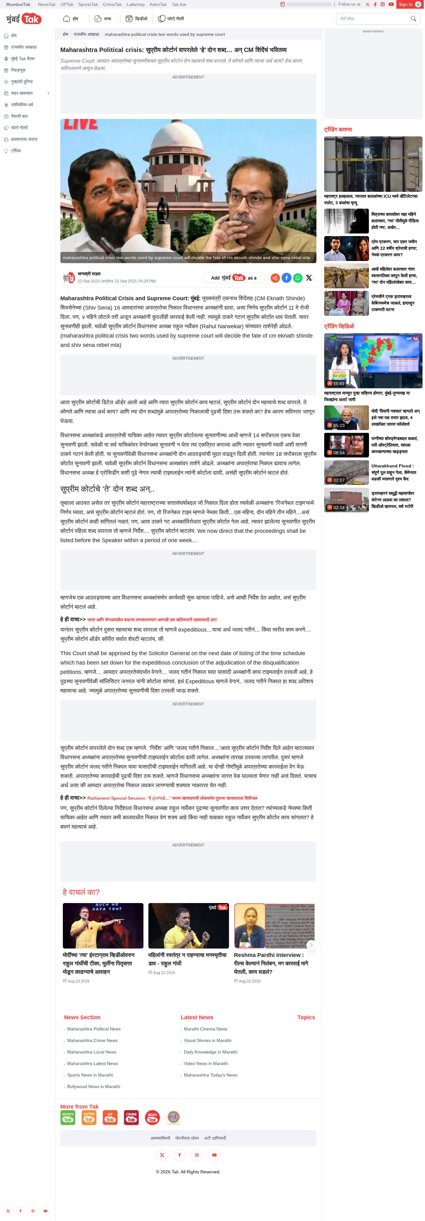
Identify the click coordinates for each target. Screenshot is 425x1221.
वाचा (107, 18)
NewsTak (47, 4)
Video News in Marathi (206, 1063)
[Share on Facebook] (287, 278)
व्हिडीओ (141, 18)
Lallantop (136, 4)
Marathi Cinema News (205, 1028)
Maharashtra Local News (91, 1051)
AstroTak (158, 4)
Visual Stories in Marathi (207, 1040)
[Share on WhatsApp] (298, 278)
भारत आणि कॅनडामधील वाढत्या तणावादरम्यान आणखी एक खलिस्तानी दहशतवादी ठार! (152, 619)
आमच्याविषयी (160, 1138)
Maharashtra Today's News (210, 1074)
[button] (103, 926)
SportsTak (88, 4)
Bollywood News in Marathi (93, 1086)
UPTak (67, 4)
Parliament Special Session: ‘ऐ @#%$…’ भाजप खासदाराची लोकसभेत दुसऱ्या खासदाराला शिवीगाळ (172, 798)
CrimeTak (112, 4)
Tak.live (179, 4)
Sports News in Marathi (90, 1074)
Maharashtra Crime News (92, 1040)
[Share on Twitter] (309, 278)
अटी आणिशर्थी (215, 1138)
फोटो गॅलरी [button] (175, 18)
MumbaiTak (18, 4)
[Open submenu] (48, 93)
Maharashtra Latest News (92, 1063)
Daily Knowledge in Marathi (210, 1051)
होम (75, 18)
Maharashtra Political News (94, 1028)
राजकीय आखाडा (86, 34)
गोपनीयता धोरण (187, 1138)
